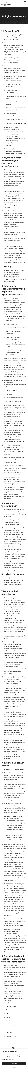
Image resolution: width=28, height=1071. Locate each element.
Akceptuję (14, 1063)
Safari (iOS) (9, 1032)
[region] (14, 1060)
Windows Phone (11, 1036)
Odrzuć (14, 1067)
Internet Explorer (11, 1006)
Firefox (8, 1017)
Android (8, 1029)
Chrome (8, 1010)
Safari (7, 1013)
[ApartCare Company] (6, 5)
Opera (8, 1021)
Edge (7, 1003)
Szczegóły (11, 1059)
